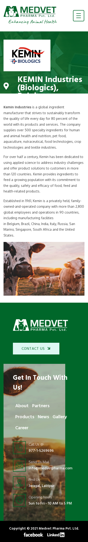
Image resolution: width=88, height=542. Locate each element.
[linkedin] (56, 534)
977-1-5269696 (41, 451)
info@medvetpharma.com (51, 468)
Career (21, 428)
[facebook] (33, 534)
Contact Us (33, 349)
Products (24, 417)
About (22, 406)
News (43, 417)
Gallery (60, 417)
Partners (41, 406)
